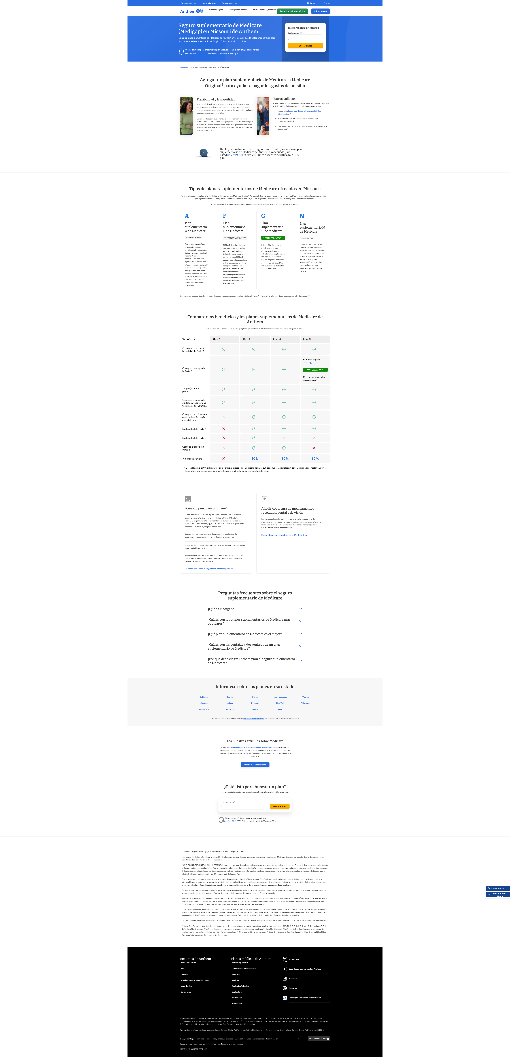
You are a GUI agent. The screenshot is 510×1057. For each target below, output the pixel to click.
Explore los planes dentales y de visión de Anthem (284, 535)
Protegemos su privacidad (222, 1039)
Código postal (294, 33)
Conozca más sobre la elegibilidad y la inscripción (208, 568)
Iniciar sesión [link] (320, 11)
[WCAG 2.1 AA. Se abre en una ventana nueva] (298, 1038)
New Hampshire (280, 697)
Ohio (280, 709)
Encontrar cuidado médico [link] (292, 11)
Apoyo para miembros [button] (237, 10)
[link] (191, 11)
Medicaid (235, 980)
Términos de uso (203, 1039)
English (327, 3)
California (204, 697)
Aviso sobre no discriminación (265, 1039)
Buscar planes (305, 45)
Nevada (255, 709)
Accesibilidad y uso (243, 1039)
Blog (182, 968)
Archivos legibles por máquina (230, 1044)
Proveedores (237, 1003)
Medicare (184, 67)
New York (280, 703)
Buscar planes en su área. (303, 27)
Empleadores (237, 992)
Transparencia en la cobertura (244, 968)
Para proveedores (229, 4)
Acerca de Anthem (188, 962)
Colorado (204, 703)
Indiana (230, 703)
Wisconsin (305, 703)
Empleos (184, 974)
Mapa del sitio (186, 986)
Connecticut (204, 709)
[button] (301, 33)
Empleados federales (240, 986)
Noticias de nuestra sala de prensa (195, 980)
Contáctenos (186, 992)
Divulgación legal (187, 1039)
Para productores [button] (208, 3)
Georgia (229, 697)
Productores (237, 998)
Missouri (255, 703)
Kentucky (230, 709)
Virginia (305, 697)
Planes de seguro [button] (216, 10)
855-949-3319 (191, 53)
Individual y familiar (240, 962)
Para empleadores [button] (188, 3)
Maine (255, 697)
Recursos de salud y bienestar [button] (264, 10)
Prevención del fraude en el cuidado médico (198, 1044)
